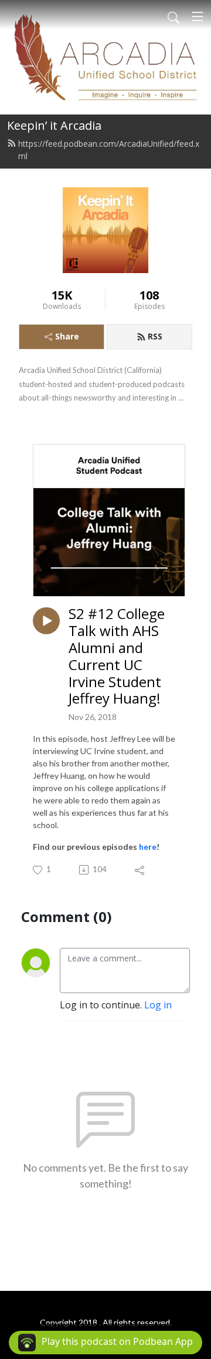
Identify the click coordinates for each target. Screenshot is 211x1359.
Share (67, 336)
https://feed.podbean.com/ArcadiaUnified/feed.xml (108, 150)
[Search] (173, 16)
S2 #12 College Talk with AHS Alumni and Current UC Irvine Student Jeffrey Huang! (117, 656)
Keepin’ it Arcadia (54, 125)
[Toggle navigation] (197, 16)
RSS (155, 336)
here (147, 847)
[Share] (140, 869)
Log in (158, 1004)
